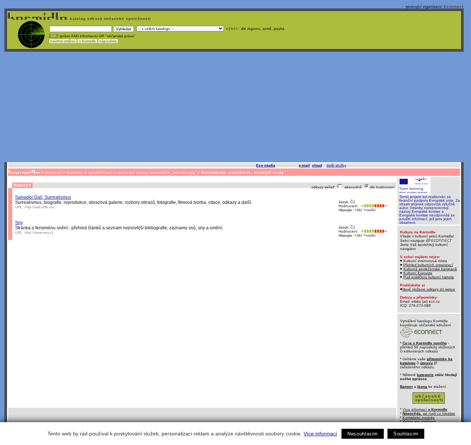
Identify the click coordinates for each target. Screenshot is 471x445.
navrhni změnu (63, 41)
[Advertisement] (234, 107)
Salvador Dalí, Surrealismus (43, 197)
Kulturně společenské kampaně (430, 269)
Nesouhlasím (362, 434)
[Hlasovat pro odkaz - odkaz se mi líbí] (367, 206)
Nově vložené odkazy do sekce (428, 289)
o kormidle (87, 41)
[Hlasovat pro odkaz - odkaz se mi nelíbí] (380, 206)
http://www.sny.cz (39, 232)
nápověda (108, 41)
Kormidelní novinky (419, 418)
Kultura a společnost (89, 172)
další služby (336, 165)
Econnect (454, 6)
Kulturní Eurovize (417, 273)
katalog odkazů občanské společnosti (109, 19)
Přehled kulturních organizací (428, 265)
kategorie (425, 375)
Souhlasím (405, 434)
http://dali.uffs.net (39, 207)
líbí (359, 210)
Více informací (320, 434)
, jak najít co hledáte (429, 413)
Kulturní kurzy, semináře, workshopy (157, 172)
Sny (19, 222)
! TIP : (53, 36)
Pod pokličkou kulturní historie (428, 277)
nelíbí (371, 210)
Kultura (53, 172)
